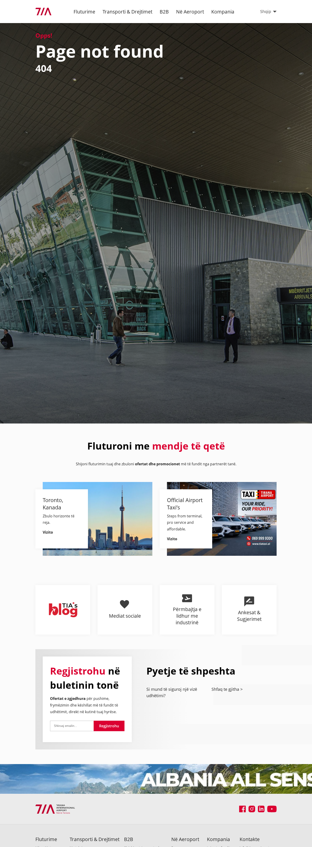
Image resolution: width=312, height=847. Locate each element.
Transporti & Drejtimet (127, 11)
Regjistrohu (109, 725)
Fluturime (84, 11)
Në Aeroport (190, 11)
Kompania (222, 11)
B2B (164, 11)
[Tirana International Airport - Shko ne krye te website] (43, 11)
